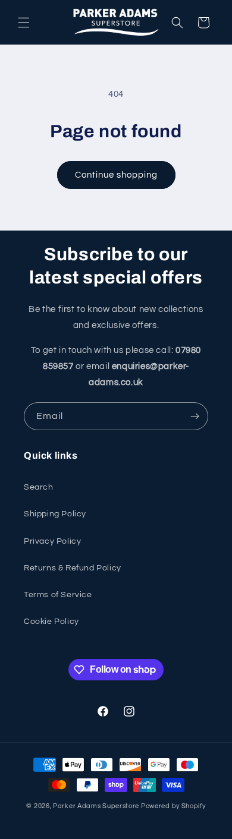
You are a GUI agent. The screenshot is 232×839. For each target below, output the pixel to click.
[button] (24, 23)
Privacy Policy (52, 541)
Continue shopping (116, 175)
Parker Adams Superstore (96, 806)
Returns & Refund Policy (72, 568)
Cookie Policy (51, 621)
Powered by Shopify (173, 806)
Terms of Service (58, 595)
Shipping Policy (55, 514)
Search (39, 487)
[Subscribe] (194, 416)
